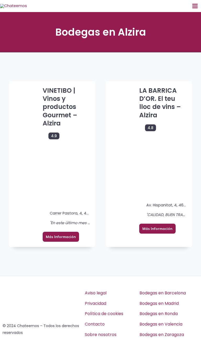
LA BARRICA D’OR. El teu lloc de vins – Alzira (160, 102)
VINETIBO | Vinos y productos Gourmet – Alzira (60, 107)
